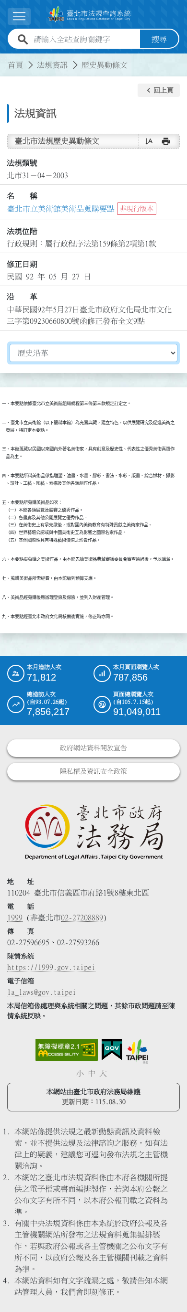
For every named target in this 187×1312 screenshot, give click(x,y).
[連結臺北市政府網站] (137, 1051)
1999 (15, 917)
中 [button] (91, 1073)
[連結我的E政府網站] (112, 1050)
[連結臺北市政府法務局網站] (93, 831)
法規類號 (22, 163)
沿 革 (22, 296)
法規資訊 (52, 65)
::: (6, 59)
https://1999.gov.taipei (51, 967)
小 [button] (80, 1073)
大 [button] (103, 1073)
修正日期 (22, 264)
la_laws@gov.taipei (41, 992)
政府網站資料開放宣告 (93, 748)
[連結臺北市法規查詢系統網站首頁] (90, 14)
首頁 (15, 65)
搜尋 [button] (159, 39)
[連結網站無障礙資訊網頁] (66, 1050)
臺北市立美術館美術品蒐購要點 (61, 209)
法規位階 (22, 231)
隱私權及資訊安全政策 (93, 771)
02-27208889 (82, 917)
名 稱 (22, 196)
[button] (159, 90)
